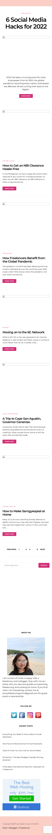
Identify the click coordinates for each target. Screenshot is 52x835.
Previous (11, 549)
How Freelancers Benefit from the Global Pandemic (24, 259)
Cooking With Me (9, 506)
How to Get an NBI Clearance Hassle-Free (23, 167)
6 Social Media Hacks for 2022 (26, 23)
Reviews (6, 327)
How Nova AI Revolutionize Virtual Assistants (22, 744)
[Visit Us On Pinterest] (38, 715)
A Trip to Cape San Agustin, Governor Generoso (22, 420)
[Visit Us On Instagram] (30, 715)
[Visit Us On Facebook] (22, 715)
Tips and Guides (8, 161)
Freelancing (26, 13)
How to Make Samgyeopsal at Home (24, 512)
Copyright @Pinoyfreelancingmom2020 (21, 824)
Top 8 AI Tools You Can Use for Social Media (22, 750)
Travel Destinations (10, 414)
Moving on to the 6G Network (23, 332)
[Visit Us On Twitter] (14, 715)
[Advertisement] (26, 600)
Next (42, 549)
